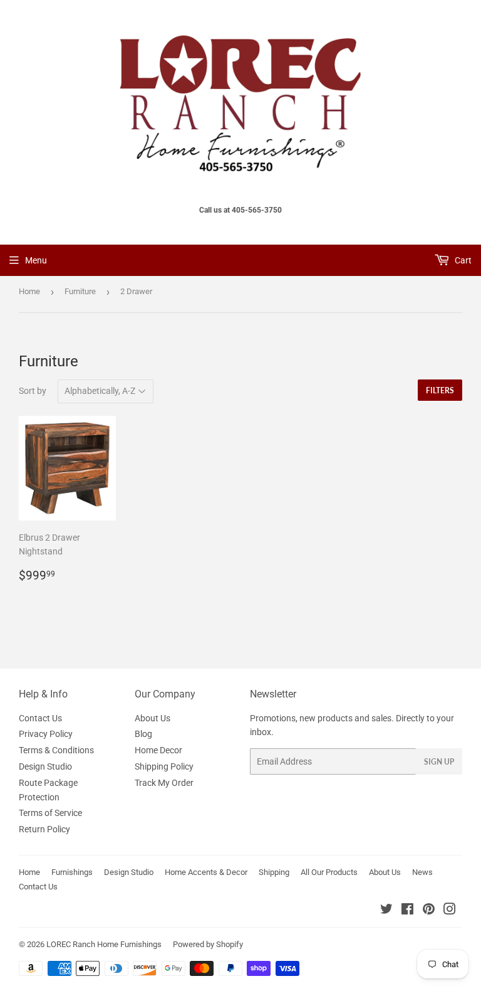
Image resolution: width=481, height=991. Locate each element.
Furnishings (72, 872)
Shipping (274, 872)
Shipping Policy (164, 766)
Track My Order (164, 783)
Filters (440, 390)
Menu (36, 260)
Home (29, 291)
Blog (143, 734)
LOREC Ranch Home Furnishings (104, 944)
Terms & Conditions (56, 750)
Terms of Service (50, 813)
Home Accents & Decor (206, 872)
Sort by (32, 391)
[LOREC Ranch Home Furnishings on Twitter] (386, 911)
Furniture (80, 291)
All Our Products (329, 872)
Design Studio (45, 766)
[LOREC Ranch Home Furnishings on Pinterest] (428, 911)
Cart (462, 260)
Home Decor (158, 750)
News (422, 872)
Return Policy (44, 829)
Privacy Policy (46, 734)
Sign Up (439, 761)
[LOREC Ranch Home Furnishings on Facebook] (407, 911)
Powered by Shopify (208, 944)
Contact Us (40, 718)
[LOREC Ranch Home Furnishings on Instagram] (449, 911)
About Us (152, 718)
